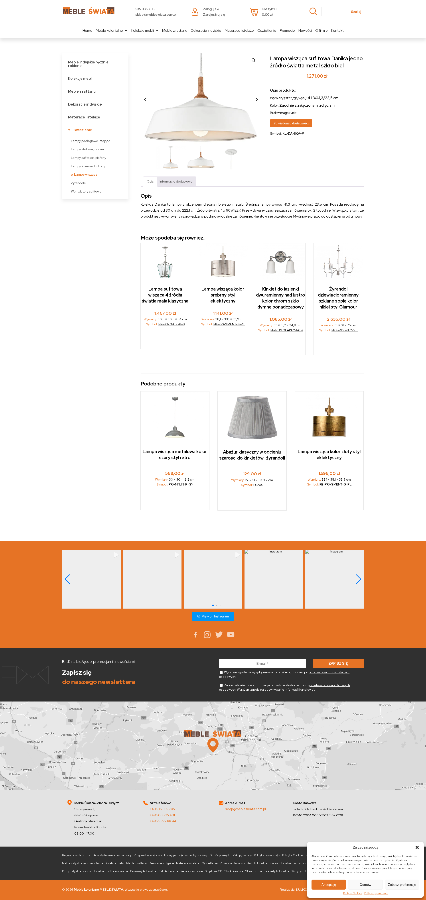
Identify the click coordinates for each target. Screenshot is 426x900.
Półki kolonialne (168, 871)
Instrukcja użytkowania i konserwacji (109, 855)
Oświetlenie (266, 30)
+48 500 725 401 (162, 815)
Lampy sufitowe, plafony (88, 157)
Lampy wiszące (85, 174)
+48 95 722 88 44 (163, 821)
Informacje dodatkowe (176, 181)
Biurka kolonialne (281, 863)
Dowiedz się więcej (165, 339)
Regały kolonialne (191, 871)
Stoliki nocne (253, 871)
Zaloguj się (211, 9)
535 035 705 (144, 9)
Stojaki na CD (213, 871)
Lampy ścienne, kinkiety (88, 166)
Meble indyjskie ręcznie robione (88, 64)
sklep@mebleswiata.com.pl (155, 14)
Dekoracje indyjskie (206, 30)
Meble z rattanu (174, 30)
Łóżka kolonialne (117, 871)
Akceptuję (328, 884)
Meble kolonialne (109, 30)
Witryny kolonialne (304, 871)
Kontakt (337, 30)
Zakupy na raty (242, 855)
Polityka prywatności (376, 893)
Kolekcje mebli (142, 30)
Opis (150, 181)
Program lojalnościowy (148, 855)
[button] (417, 847)
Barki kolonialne (257, 863)
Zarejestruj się (214, 14)
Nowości (305, 30)
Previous (145, 99)
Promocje (287, 30)
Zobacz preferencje (402, 884)
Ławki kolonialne (94, 871)
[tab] (150, 182)
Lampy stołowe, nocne (87, 149)
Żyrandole (78, 183)
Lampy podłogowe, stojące (90, 141)
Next (256, 99)
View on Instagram (215, 616)
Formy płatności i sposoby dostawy (185, 855)
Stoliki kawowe (234, 871)
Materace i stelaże (239, 30)
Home (87, 30)
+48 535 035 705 (162, 809)
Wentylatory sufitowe (86, 191)
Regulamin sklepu (73, 855)
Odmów (365, 884)
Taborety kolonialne (276, 871)
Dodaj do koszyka (281, 345)
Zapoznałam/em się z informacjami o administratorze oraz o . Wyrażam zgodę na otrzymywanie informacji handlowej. (284, 687)
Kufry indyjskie (71, 871)
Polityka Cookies (352, 893)
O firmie (321, 30)
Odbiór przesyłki (220, 855)
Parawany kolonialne (143, 871)
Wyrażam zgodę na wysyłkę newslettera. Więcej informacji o (284, 674)
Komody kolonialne (306, 863)
